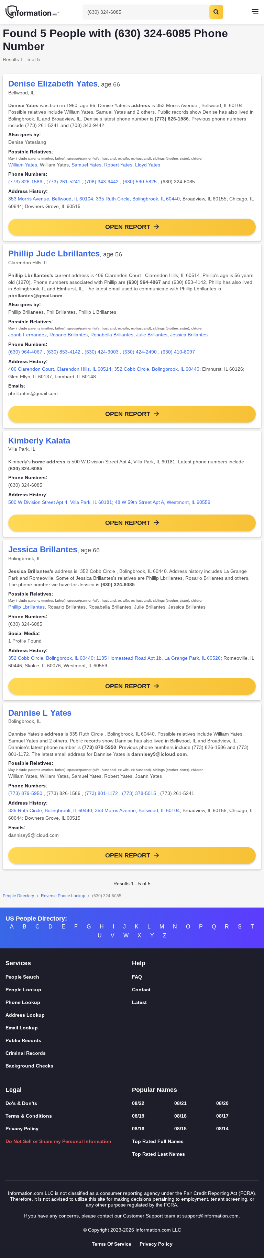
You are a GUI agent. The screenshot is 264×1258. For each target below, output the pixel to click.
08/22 (138, 1103)
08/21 (180, 1103)
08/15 (180, 1128)
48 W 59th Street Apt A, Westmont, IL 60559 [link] (162, 502)
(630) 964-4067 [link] (25, 352)
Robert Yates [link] (118, 165)
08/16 (138, 1128)
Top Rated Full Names (158, 1141)
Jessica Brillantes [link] (189, 334)
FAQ (137, 977)
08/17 (222, 1116)
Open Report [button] (127, 226)
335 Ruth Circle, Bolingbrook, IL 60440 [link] (138, 198)
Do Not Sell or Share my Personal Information (58, 1141)
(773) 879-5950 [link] (25, 793)
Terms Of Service (111, 1244)
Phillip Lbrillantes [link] (26, 607)
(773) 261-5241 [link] (63, 181)
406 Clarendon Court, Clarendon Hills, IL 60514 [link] (59, 369)
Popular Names (154, 1089)
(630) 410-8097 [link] (178, 352)
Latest (139, 1002)
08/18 (180, 1116)
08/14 (222, 1128)
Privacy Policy (22, 1128)
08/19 (138, 1116)
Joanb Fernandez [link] (27, 334)
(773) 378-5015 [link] (139, 793)
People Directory (18, 895)
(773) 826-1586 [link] (25, 181)
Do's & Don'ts (21, 1103)
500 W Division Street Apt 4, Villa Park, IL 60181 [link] (60, 502)
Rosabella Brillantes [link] (111, 334)
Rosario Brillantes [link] (69, 334)
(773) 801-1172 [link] (101, 793)
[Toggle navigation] (255, 12)
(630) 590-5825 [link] (140, 181)
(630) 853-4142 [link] (63, 352)
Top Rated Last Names (158, 1154)
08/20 (222, 1103)
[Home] (33, 12)
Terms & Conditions (29, 1116)
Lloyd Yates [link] (147, 165)
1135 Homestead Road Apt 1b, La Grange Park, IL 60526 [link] (158, 658)
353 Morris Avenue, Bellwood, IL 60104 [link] (50, 198)
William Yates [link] (22, 165)
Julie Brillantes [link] (151, 334)
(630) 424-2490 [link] (140, 352)
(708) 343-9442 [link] (102, 181)
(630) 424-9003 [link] (102, 352)
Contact (141, 989)
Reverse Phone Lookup (63, 895)
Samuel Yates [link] (86, 165)
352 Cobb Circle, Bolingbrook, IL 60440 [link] (156, 369)
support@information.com (210, 1216)
